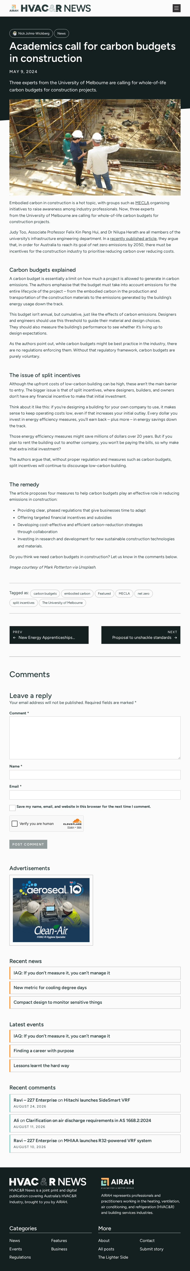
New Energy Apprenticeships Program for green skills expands (48, 638)
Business (59, 1248)
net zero (143, 593)
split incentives (23, 603)
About (104, 1240)
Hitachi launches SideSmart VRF (97, 1100)
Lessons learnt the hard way (41, 1065)
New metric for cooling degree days (50, 987)
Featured (104, 593)
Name (15, 766)
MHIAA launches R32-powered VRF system (108, 1140)
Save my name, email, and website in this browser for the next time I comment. (84, 806)
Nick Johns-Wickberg (33, 33)
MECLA (142, 202)
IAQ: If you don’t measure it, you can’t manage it (62, 973)
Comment (19, 713)
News (61, 33)
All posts (106, 1248)
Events (15, 1248)
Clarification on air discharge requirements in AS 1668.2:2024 (88, 1120)
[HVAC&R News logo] (50, 8)
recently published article (133, 238)
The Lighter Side (113, 1257)
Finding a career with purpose (44, 1050)
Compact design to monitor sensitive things (58, 1002)
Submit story (152, 1248)
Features (59, 1240)
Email (15, 786)
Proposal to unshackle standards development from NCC (141, 638)
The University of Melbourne (62, 603)
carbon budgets (45, 593)
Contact (147, 1240)
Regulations (20, 1257)
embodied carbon (77, 593)
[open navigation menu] (177, 8)
